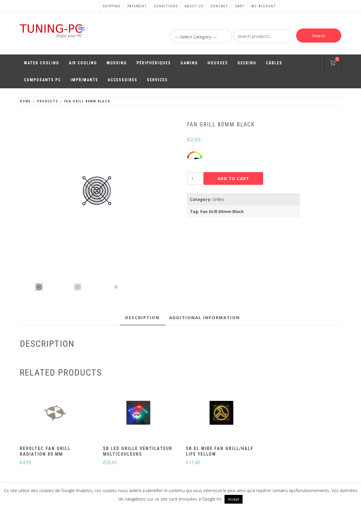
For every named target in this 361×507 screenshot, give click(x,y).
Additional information (204, 317)
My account (264, 6)
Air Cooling (83, 63)
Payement (137, 6)
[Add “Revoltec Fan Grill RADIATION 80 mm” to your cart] (55, 413)
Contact (219, 6)
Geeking (246, 63)
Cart (240, 6)
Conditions (166, 6)
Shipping (111, 6)
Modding (117, 63)
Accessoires (122, 80)
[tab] (142, 318)
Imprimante (84, 80)
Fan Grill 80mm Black (222, 211)
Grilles (218, 199)
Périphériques (154, 63)
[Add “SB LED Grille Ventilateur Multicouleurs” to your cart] (138, 413)
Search (318, 35)
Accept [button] (233, 499)
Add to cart (233, 178)
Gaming (189, 63)
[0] (332, 64)
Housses (218, 63)
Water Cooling (41, 63)
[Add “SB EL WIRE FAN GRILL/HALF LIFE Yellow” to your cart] (221, 413)
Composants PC (42, 80)
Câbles (274, 63)
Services (157, 80)
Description (142, 317)
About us (194, 6)
